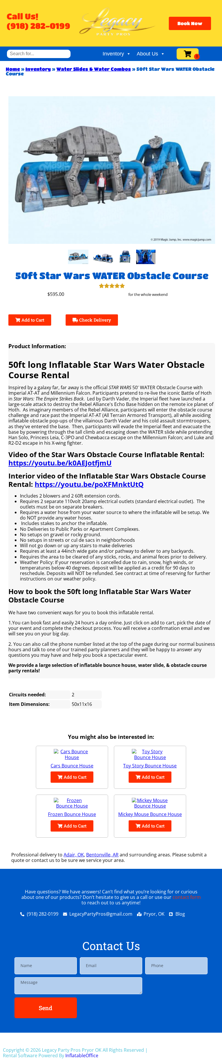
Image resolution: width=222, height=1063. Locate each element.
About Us (147, 54)
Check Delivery (94, 320)
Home (13, 69)
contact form (187, 897)
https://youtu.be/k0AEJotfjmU (60, 463)
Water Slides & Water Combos (93, 69)
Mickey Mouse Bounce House (150, 814)
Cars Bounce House (72, 766)
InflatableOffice (81, 1055)
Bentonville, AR (102, 854)
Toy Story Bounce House (150, 766)
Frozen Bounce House (72, 814)
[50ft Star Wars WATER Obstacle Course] (78, 257)
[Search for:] (39, 53)
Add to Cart (32, 320)
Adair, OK (74, 854)
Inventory (113, 54)
